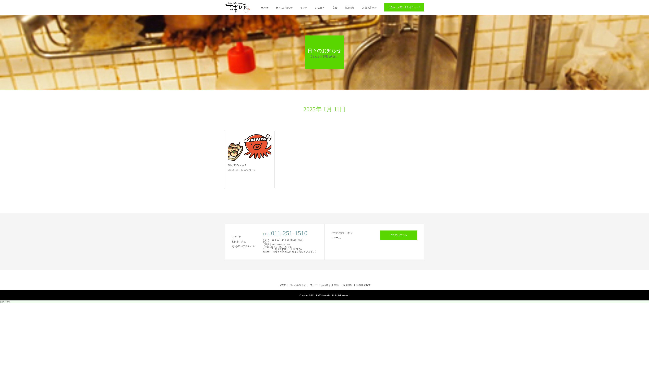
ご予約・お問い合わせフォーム (404, 7)
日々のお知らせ (284, 7)
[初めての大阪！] (249, 147)
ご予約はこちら (398, 235)
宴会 (334, 7)
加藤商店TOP (369, 7)
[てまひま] (237, 7)
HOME (264, 7)
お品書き (320, 7)
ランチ (303, 7)
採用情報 (349, 7)
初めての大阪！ (237, 165)
